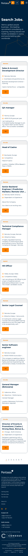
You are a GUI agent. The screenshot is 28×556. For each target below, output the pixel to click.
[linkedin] (2, 509)
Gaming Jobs (4, 491)
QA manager (8, 108)
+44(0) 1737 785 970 (6, 518)
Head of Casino (9, 147)
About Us (3, 501)
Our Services (4, 497)
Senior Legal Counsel (12, 305)
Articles (3, 504)
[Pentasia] (5, 2)
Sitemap (21, 552)
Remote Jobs (5, 494)
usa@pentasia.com (6, 525)
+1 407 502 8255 (5, 527)
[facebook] (6, 509)
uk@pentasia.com (6, 515)
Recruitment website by (14, 548)
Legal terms (13, 552)
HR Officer (7, 266)
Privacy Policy (8, 550)
